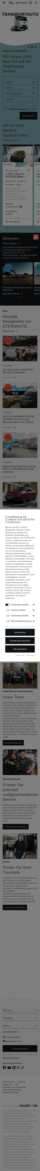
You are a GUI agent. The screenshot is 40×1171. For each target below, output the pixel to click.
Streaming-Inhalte (19, 615)
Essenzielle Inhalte (20, 604)
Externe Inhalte (18, 610)
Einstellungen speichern (20, 641)
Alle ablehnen (20, 632)
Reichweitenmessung (21, 621)
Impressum (30, 655)
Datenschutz (20, 655)
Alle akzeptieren (20, 649)
